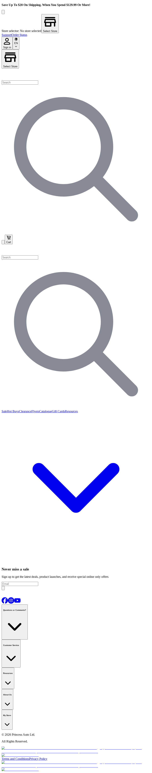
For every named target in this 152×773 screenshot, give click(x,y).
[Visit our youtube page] (17, 602)
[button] (76, 249)
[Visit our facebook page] (5, 602)
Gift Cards (58, 411)
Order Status (19, 35)
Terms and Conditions (15, 758)
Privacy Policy (38, 758)
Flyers (35, 411)
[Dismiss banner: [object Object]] (3, 12)
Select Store (10, 66)
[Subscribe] (3, 588)
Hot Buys (13, 411)
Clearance (25, 411)
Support (6, 35)
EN (16, 43)
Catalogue (45, 411)
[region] (76, 23)
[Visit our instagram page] (11, 602)
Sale (4, 411)
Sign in (7, 47)
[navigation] (76, 35)
